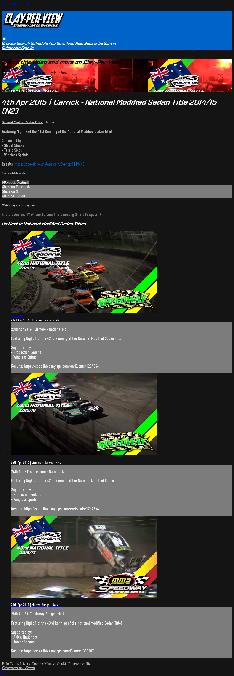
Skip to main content (17, 4)
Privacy (26, 663)
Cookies (38, 663)
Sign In (27, 48)
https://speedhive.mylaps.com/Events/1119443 (50, 164)
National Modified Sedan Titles (22, 122)
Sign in (110, 43)
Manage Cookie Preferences (65, 663)
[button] (4, 38)
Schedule (39, 43)
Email (25, 182)
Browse (9, 43)
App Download (61, 43)
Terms (15, 663)
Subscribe (9, 81)
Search (24, 43)
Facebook (9, 182)
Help (79, 43)
